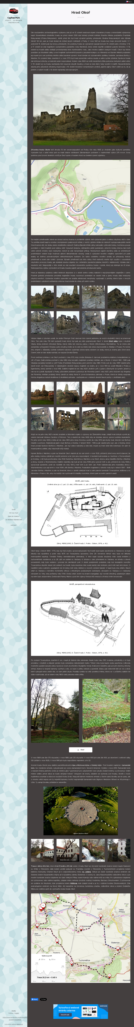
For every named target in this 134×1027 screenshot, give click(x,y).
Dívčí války (113, 341)
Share (35, 999)
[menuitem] (14, 510)
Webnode (20, 1024)
